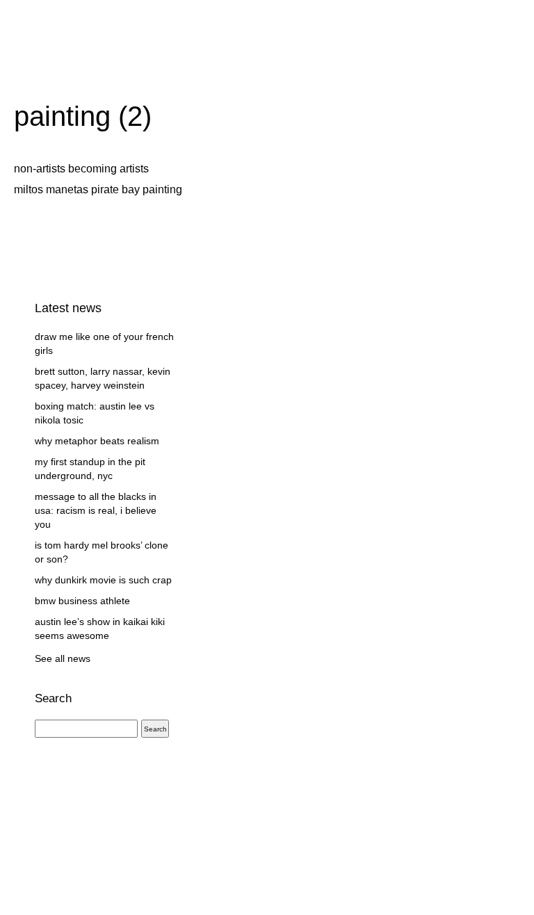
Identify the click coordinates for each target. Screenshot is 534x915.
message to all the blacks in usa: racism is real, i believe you (95, 510)
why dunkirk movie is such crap (103, 579)
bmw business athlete (82, 600)
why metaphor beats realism (97, 440)
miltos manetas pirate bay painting (98, 189)
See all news (62, 658)
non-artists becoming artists (81, 169)
